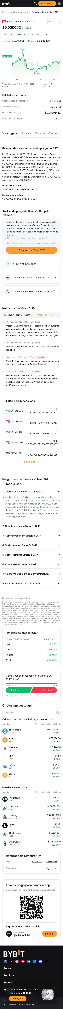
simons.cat (37, 861)
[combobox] (30, 713)
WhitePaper (51, 861)
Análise (26, 133)
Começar (16, 998)
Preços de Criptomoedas (15, 12)
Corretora (55, 133)
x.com (54, 868)
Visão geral (10, 133)
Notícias (40, 133)
